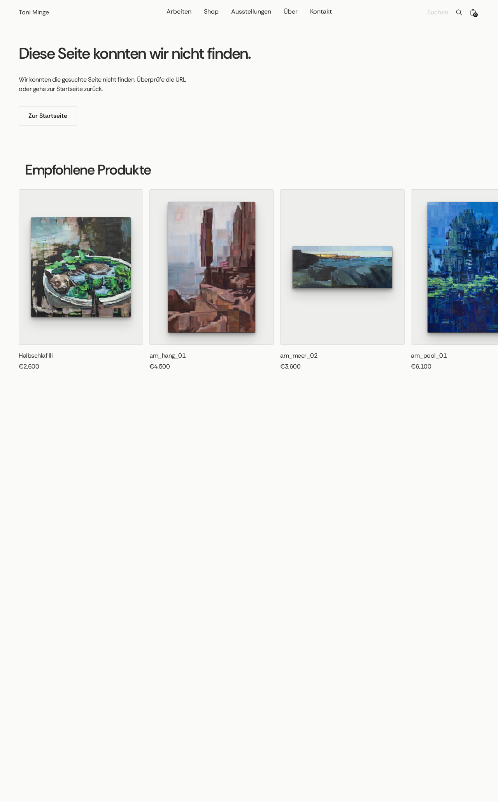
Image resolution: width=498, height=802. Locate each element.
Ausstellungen (251, 12)
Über (291, 12)
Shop (211, 12)
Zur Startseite (47, 116)
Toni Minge (34, 12)
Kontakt (321, 12)
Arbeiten (179, 12)
